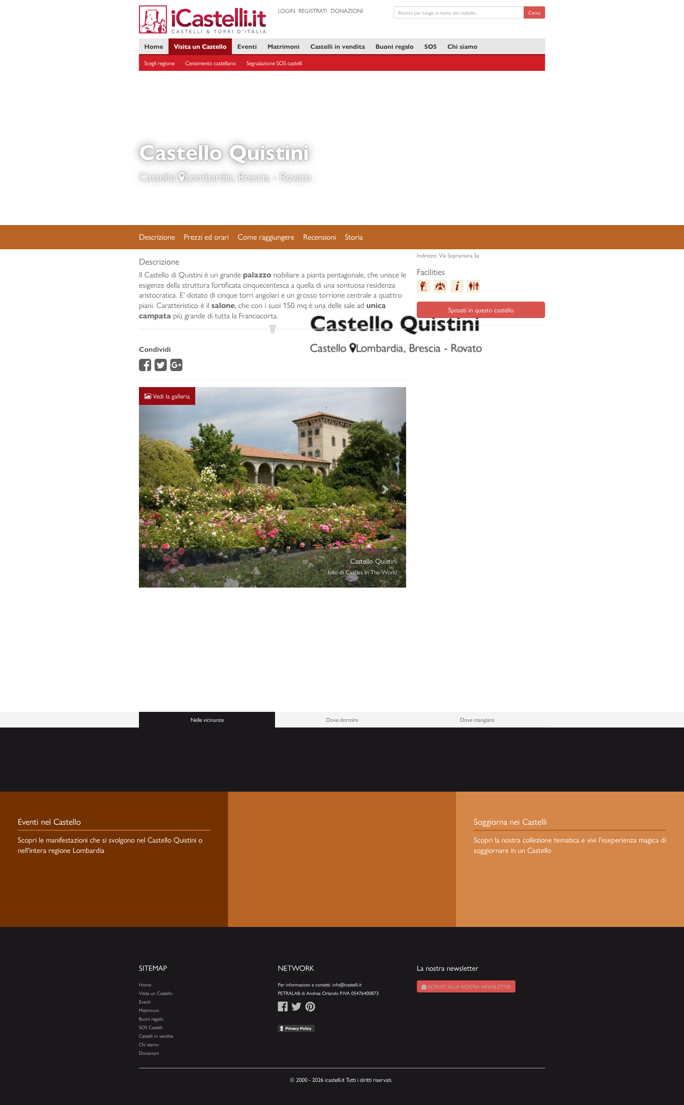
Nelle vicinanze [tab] (207, 719)
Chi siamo (462, 46)
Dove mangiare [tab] (477, 719)
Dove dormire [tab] (342, 719)
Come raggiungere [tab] (266, 236)
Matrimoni (284, 46)
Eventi (247, 46)
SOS (430, 46)
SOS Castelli (150, 1027)
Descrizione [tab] (157, 236)
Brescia (254, 176)
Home (153, 46)
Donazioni (347, 10)
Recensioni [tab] (319, 236)
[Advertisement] (272, 650)
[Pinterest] (310, 1008)
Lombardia (209, 176)
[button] (159, 487)
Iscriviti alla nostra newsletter (468, 986)
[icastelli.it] (203, 19)
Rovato (295, 176)
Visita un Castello (200, 46)
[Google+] (176, 367)
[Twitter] (161, 367)
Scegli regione (159, 63)
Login (286, 10)
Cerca (534, 12)
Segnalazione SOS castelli (274, 63)
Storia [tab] (354, 236)
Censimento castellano (210, 63)
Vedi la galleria (170, 395)
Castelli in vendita (337, 46)
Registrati (313, 10)
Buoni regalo (394, 46)
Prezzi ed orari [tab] (206, 236)
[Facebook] (145, 367)
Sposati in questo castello (481, 309)
